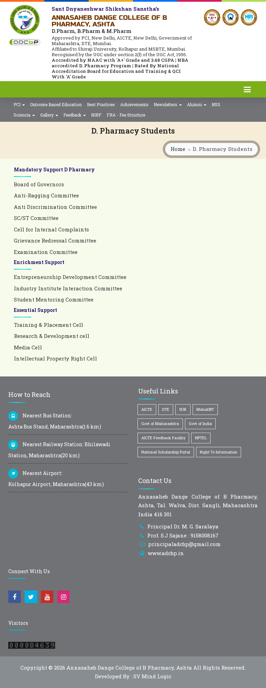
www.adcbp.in (166, 553)
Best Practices (101, 104)
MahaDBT (205, 409)
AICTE (146, 409)
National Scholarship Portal (165, 452)
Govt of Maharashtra (160, 423)
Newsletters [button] (166, 104)
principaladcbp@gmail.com (184, 544)
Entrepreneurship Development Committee (70, 276)
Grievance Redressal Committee (55, 240)
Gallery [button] (47, 115)
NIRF (96, 115)
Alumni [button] (195, 104)
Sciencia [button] (23, 115)
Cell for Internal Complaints (51, 229)
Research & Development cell (51, 335)
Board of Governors (39, 184)
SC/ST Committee (36, 217)
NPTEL (201, 437)
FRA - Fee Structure (126, 115)
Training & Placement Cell (48, 324)
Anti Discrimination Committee (55, 206)
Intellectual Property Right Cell (55, 358)
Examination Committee (46, 251)
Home (177, 148)
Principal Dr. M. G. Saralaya (183, 526)
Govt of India (200, 423)
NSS (216, 104)
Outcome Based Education (56, 104)
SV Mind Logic (152, 676)
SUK (183, 409)
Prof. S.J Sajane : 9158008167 (183, 535)
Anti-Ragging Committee (46, 195)
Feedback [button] (72, 115)
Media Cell (28, 347)
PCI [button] (17, 104)
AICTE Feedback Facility (163, 437)
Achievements (134, 104)
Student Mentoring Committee (54, 299)
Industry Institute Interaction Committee (68, 288)
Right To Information (218, 452)
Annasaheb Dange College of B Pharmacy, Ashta (129, 667)
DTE (165, 409)
